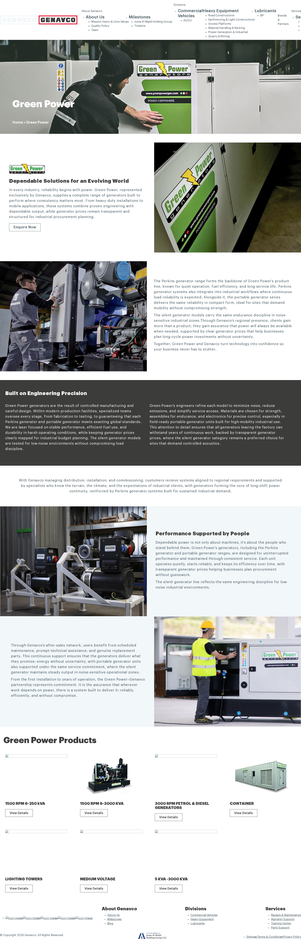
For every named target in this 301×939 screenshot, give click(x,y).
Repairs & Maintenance (286, 915)
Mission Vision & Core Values (110, 21)
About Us (95, 17)
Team (94, 30)
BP (262, 15)
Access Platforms (219, 23)
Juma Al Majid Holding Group (153, 21)
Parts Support (280, 927)
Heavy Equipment (221, 11)
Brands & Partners (283, 19)
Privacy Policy (292, 937)
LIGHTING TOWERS (24, 879)
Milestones (139, 17)
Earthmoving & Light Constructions (231, 19)
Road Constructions (221, 15)
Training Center (281, 923)
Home (17, 122)
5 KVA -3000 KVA (171, 879)
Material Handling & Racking (226, 28)
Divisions (180, 4)
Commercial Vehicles (204, 915)
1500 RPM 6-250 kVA (25, 804)
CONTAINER (242, 804)
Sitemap (251, 937)
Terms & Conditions (270, 937)
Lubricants (265, 11)
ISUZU (187, 20)
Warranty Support (283, 919)
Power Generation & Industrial (228, 32)
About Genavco (92, 11)
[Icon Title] (14, 917)
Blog (110, 923)
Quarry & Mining (219, 36)
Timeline (139, 26)
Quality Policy (100, 26)
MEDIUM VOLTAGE (97, 879)
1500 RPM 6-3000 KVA (102, 804)
